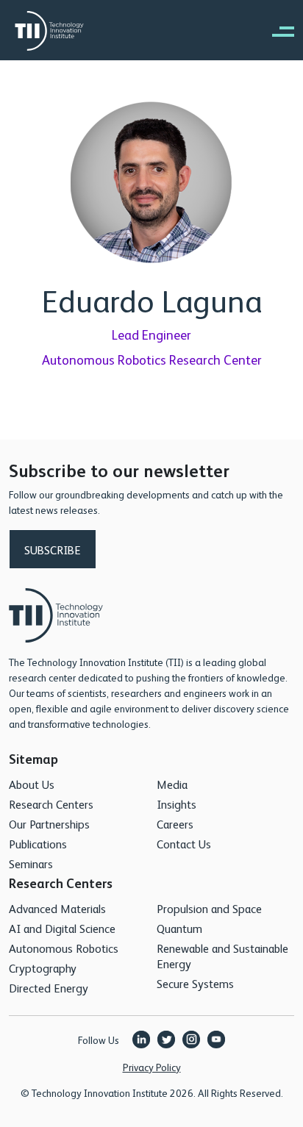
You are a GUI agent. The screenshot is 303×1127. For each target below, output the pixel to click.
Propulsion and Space (209, 908)
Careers (175, 823)
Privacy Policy (152, 1066)
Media (172, 784)
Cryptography (42, 968)
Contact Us (184, 843)
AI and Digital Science (62, 928)
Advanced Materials (57, 908)
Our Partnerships (49, 823)
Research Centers (51, 804)
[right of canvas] (275, 30)
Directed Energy (48, 987)
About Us (31, 784)
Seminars (31, 863)
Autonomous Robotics (63, 948)
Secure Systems (195, 983)
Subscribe (52, 549)
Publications (38, 843)
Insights (176, 804)
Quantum (179, 928)
